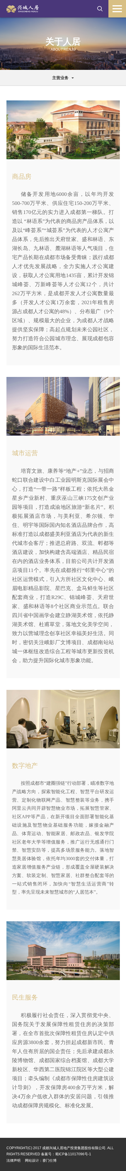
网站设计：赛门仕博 (41, 1160)
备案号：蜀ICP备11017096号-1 (66, 1154)
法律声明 (13, 1160)
